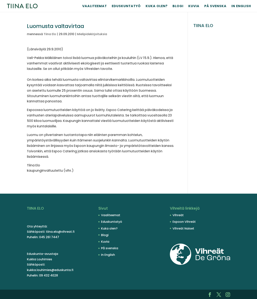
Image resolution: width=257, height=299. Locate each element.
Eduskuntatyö (126, 6)
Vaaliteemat (94, 6)
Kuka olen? (157, 6)
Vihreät (178, 215)
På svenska (215, 6)
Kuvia (193, 6)
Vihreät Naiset (183, 228)
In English (241, 6)
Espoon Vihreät (184, 222)
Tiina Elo (50, 34)
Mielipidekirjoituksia (92, 34)
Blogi (178, 6)
